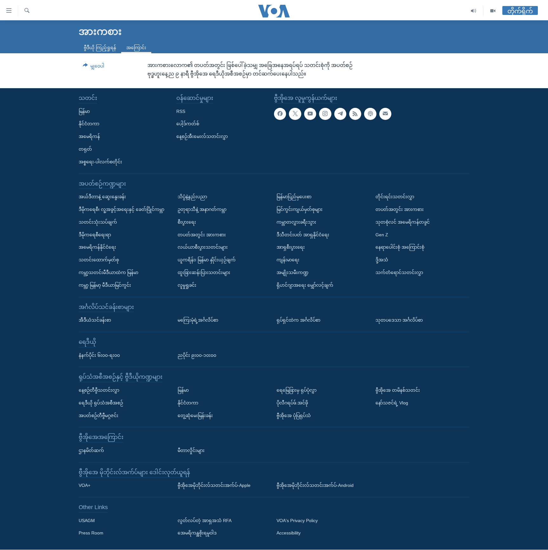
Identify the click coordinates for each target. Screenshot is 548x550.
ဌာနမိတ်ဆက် (91, 450)
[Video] (492, 11)
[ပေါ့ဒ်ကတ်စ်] (370, 114)
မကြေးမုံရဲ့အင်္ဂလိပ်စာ (198, 320)
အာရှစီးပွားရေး (291, 247)
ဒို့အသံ (381, 259)
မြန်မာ (84, 111)
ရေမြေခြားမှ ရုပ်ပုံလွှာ (296, 390)
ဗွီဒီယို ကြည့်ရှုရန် (100, 47)
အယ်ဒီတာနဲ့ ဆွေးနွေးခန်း (102, 196)
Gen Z (381, 234)
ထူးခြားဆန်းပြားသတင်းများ (204, 272)
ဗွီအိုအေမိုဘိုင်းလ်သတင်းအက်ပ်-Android (315, 485)
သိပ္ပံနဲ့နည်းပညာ (192, 196)
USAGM (87, 520)
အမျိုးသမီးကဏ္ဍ (293, 272)
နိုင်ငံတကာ (89, 124)
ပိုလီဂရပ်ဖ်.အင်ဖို (292, 402)
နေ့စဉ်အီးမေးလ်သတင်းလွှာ (202, 136)
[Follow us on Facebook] (280, 114)
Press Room (91, 533)
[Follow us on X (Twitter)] (295, 114)
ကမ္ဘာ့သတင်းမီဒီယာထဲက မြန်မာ (108, 272)
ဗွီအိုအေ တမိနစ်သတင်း (397, 390)
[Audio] (473, 11)
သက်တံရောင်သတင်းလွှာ (399, 272)
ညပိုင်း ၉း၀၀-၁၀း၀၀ (197, 355)
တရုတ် (85, 149)
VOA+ (84, 485)
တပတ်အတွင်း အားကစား (202, 234)
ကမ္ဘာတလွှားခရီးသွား (296, 222)
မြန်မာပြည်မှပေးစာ (294, 196)
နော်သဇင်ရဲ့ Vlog (391, 402)
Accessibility (289, 533)
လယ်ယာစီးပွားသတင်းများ (203, 247)
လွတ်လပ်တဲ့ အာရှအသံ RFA (205, 520)
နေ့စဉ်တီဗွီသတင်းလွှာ (99, 390)
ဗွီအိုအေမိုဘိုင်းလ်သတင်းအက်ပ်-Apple (214, 485)
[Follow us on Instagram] (325, 114)
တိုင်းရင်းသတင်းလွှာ (394, 196)
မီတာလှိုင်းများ (191, 450)
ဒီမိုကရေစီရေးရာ (95, 234)
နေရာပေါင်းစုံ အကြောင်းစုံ (399, 247)
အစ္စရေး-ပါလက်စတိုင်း (100, 161)
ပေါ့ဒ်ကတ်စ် (187, 124)
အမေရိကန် (89, 136)
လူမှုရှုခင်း (187, 285)
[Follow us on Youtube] (310, 114)
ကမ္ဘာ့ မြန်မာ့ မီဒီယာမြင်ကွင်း (105, 285)
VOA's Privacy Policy (297, 520)
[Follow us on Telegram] (340, 114)
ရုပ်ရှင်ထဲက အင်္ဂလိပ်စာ (298, 320)
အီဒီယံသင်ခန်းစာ (95, 320)
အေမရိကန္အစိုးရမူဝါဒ (197, 533)
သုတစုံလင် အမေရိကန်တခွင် (402, 222)
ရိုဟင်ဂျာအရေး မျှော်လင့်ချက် (305, 285)
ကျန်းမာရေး (288, 259)
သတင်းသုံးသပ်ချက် (98, 222)
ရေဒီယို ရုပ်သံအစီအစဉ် (101, 402)
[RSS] (355, 114)
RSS (180, 111)
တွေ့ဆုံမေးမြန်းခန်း (195, 415)
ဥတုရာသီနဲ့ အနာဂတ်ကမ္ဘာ (202, 209)
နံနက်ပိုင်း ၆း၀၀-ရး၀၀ (99, 355)
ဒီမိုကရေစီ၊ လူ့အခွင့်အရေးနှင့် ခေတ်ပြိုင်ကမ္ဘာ (121, 209)
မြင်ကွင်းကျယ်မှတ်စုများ (300, 209)
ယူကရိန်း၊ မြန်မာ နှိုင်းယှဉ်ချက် (207, 259)
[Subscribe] (385, 114)
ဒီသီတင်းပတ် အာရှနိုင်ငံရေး (303, 234)
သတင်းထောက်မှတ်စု (99, 259)
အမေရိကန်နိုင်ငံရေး (97, 247)
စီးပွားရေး (187, 222)
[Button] (93, 67)
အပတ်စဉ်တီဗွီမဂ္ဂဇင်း (98, 415)
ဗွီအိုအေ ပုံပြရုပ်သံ (294, 415)
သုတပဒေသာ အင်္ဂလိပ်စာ (399, 320)
